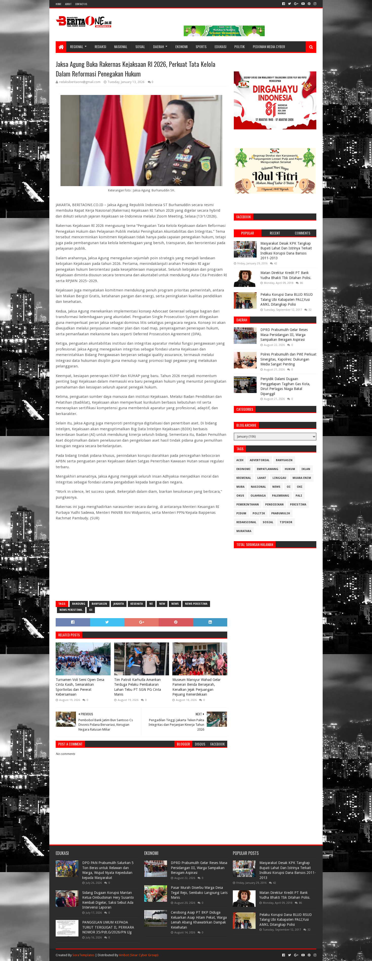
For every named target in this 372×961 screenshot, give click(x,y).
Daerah (158, 46)
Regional (76, 46)
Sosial (140, 46)
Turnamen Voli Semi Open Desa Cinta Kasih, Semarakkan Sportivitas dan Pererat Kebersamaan (80, 687)
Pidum (241, 513)
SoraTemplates (83, 955)
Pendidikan (274, 504)
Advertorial (260, 460)
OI (90, 610)
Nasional (120, 46)
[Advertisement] (141, 560)
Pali (299, 495)
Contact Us (81, 4)
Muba (240, 486)
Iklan (305, 469)
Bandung (78, 603)
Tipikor (286, 522)
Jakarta (118, 603)
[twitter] (289, 4)
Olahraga (258, 495)
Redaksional (246, 522)
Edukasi (220, 46)
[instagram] (314, 4)
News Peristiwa (196, 603)
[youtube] (303, 4)
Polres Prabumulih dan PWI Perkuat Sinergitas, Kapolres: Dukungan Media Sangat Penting (288, 359)
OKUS (240, 495)
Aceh (239, 460)
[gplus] (296, 4)
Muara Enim (302, 478)
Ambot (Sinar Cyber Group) (138, 955)
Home (58, 4)
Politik (239, 46)
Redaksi (100, 46)
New (162, 603)
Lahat (261, 478)
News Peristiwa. (71, 610)
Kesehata (136, 603)
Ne (151, 603)
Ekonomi (181, 46)
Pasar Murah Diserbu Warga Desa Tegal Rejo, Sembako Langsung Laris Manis (199, 892)
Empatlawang (267, 469)
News (175, 603)
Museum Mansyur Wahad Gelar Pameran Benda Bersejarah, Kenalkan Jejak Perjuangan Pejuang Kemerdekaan (196, 687)
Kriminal (243, 478)
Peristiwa (298, 504)
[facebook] (283, 4)
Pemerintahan (247, 504)
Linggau (279, 478)
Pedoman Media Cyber (269, 46)
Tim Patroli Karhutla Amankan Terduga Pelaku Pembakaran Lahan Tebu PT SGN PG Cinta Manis (137, 687)
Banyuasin (99, 603)
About (68, 4)
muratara (243, 531)
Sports (201, 46)
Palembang (280, 495)
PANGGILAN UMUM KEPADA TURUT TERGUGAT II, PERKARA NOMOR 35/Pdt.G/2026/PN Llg (108, 927)
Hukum (290, 469)
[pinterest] (309, 4)
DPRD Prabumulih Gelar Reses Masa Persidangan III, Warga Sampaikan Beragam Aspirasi (284, 335)
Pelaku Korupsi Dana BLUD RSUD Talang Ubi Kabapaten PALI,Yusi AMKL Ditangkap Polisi (286, 299)
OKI (299, 486)
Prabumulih (280, 513)
